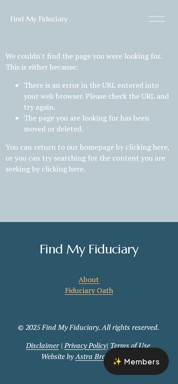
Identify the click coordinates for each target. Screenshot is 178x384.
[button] (136, 361)
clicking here (147, 147)
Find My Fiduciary (39, 18)
